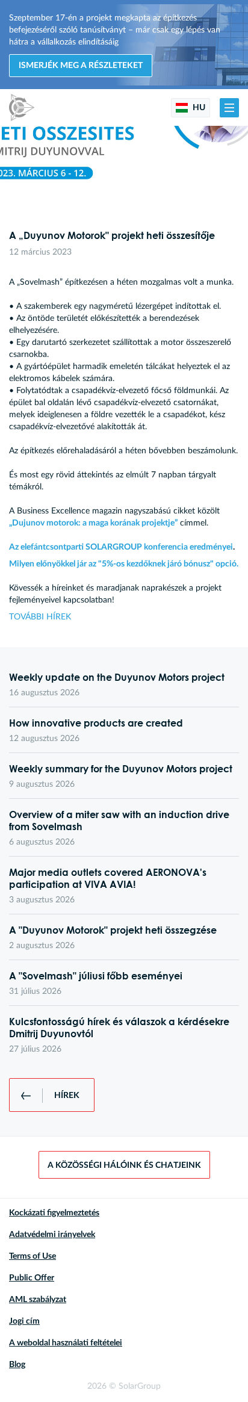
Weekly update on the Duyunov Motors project (117, 677)
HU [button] (198, 108)
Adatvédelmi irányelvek (52, 1234)
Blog (17, 1364)
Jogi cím (24, 1321)
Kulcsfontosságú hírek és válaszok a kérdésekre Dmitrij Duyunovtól (119, 1028)
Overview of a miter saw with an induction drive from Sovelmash (119, 820)
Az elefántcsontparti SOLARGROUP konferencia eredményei (121, 547)
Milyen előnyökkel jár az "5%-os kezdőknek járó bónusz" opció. (123, 564)
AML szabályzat (37, 1299)
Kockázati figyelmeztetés (54, 1213)
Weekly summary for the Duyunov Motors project (120, 769)
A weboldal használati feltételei (65, 1343)
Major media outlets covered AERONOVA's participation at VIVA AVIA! (107, 878)
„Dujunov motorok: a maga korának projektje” (93, 523)
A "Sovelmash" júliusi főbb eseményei (95, 976)
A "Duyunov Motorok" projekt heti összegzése (113, 930)
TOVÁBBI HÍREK (40, 617)
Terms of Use (32, 1256)
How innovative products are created (96, 723)
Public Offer (31, 1278)
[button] (229, 107)
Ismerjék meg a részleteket (81, 65)
